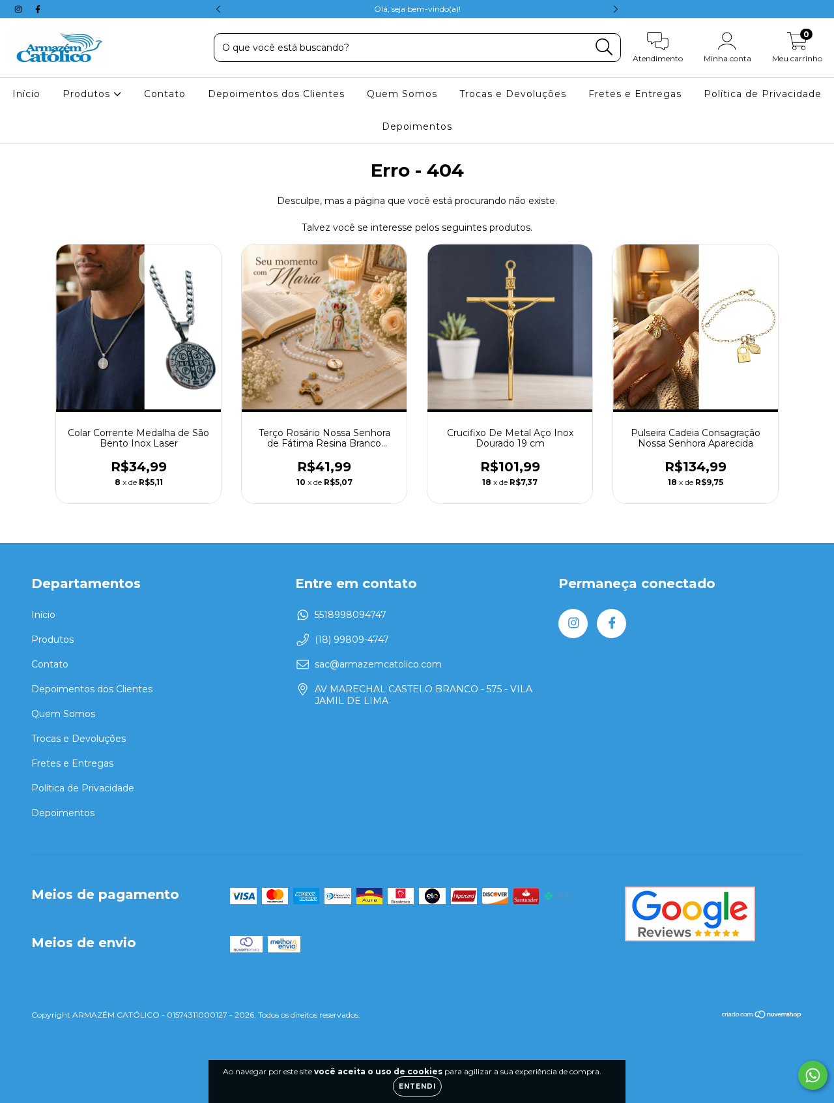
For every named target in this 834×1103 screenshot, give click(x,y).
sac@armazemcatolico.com (378, 664)
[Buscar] (604, 47)
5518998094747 (350, 615)
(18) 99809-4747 (352, 639)
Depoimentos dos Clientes (276, 94)
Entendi (417, 1086)
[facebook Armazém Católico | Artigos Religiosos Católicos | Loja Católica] (37, 9)
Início (26, 94)
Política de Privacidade (763, 94)
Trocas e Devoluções (512, 94)
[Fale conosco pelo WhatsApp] (812, 1075)
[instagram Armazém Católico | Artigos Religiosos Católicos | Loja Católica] (19, 9)
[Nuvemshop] (762, 1016)
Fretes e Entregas (635, 94)
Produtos (88, 94)
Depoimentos (417, 126)
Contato (165, 94)
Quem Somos (402, 94)
